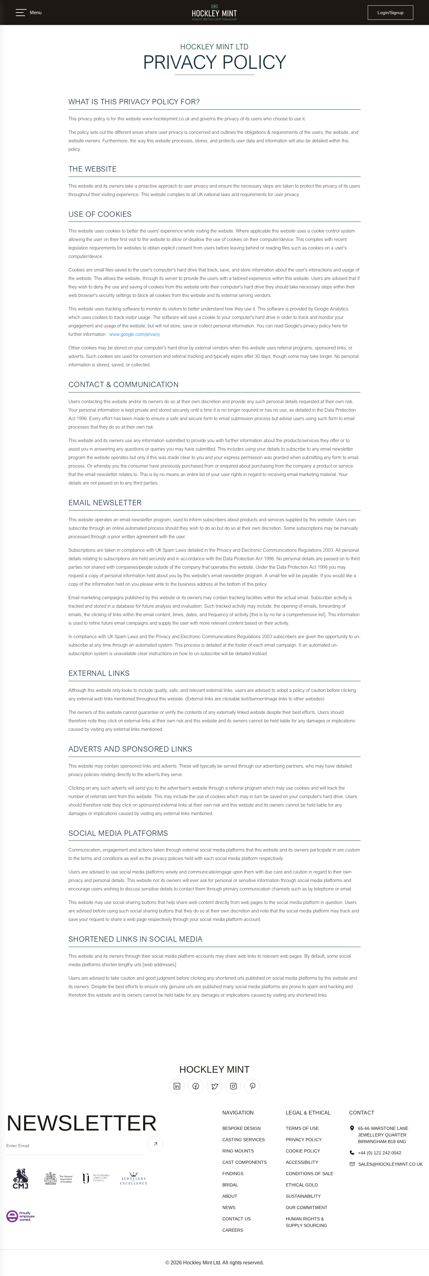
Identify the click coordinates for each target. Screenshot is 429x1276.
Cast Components (244, 1162)
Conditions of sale (309, 1173)
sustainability (303, 1196)
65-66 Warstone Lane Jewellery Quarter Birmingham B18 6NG (383, 1135)
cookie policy (303, 1150)
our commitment (307, 1207)
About (229, 1196)
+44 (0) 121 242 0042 (379, 1152)
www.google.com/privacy (134, 334)
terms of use (302, 1128)
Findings (232, 1173)
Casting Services (243, 1139)
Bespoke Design (241, 1128)
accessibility (302, 1162)
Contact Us (236, 1218)
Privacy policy (304, 1139)
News (228, 1207)
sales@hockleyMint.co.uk (390, 1164)
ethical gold (302, 1184)
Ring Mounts (238, 1150)
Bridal (230, 1184)
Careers (232, 1230)
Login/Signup (390, 12)
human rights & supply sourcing (306, 1222)
